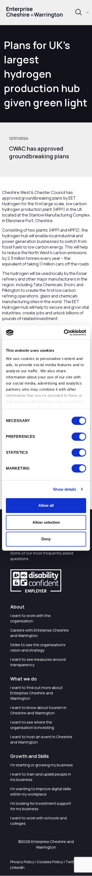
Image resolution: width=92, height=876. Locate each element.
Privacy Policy (22, 861)
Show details (64, 489)
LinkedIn (17, 867)
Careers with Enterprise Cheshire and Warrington (39, 632)
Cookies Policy (50, 861)
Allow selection (46, 522)
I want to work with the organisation (30, 618)
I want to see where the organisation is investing (32, 724)
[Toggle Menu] (87, 12)
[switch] (79, 436)
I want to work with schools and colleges (38, 820)
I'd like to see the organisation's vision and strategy (37, 647)
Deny (46, 539)
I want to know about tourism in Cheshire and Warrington (38, 710)
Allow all (46, 505)
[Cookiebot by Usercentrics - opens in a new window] (65, 332)
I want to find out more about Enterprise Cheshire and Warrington (36, 693)
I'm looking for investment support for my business (40, 806)
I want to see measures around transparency (38, 662)
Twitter (71, 861)
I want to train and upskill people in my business (40, 776)
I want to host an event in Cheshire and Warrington (41, 739)
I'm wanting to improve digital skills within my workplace (40, 791)
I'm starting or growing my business (41, 765)
